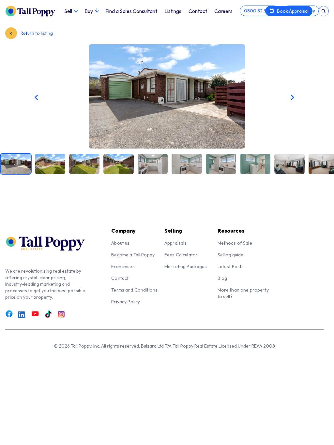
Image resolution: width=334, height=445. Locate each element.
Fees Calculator (181, 255)
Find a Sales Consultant (131, 11)
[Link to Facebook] (9, 314)
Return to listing (36, 33)
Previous (78, 97)
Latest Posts (231, 266)
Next (255, 97)
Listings (172, 11)
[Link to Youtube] (35, 314)
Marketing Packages (185, 266)
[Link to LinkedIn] (22, 315)
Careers (223, 11)
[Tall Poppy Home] (34, 10)
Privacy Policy (125, 302)
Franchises (122, 266)
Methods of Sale (235, 243)
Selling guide (231, 255)
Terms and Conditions (134, 290)
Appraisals (175, 243)
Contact (198, 11)
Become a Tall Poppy (133, 255)
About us (120, 243)
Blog (222, 278)
